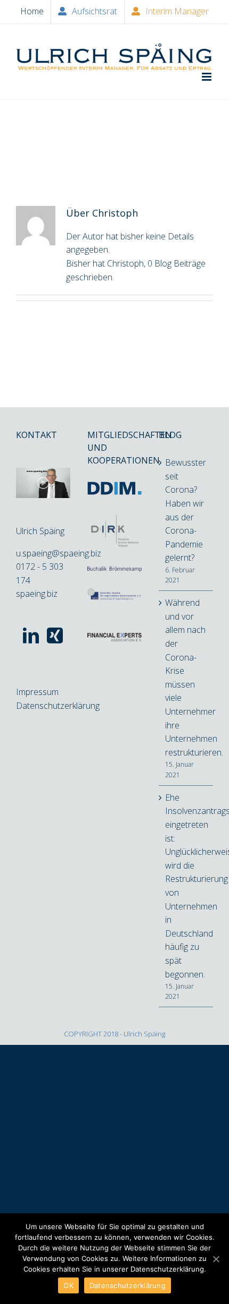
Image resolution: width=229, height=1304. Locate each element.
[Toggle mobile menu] (207, 76)
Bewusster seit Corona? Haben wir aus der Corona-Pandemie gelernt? (185, 510)
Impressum (37, 692)
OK (68, 1285)
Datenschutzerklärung (58, 705)
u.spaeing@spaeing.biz (58, 553)
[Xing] (55, 636)
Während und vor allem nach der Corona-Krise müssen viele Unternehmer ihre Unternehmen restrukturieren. (186, 677)
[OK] (215, 1259)
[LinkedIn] (31, 636)
